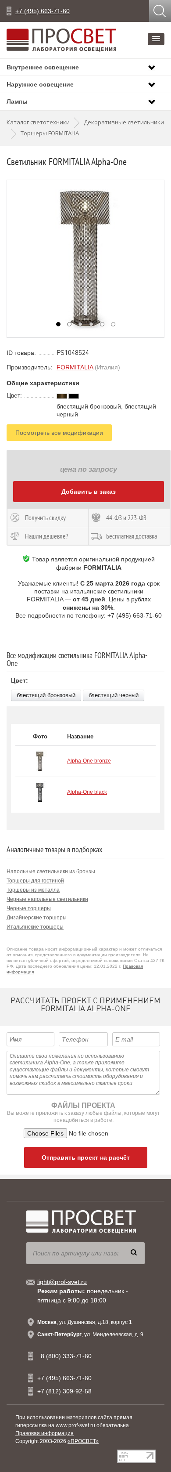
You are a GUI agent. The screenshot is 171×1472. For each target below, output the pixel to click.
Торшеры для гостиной (35, 881)
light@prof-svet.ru (62, 1281)
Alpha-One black (87, 792)
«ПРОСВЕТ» (83, 1441)
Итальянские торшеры (35, 927)
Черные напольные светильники (47, 899)
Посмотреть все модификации (59, 432)
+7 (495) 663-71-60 (42, 10)
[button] (156, 39)
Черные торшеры (29, 908)
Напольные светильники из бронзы (51, 871)
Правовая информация (44, 1433)
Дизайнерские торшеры (37, 918)
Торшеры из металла (33, 890)
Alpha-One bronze (89, 761)
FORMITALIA (75, 367)
